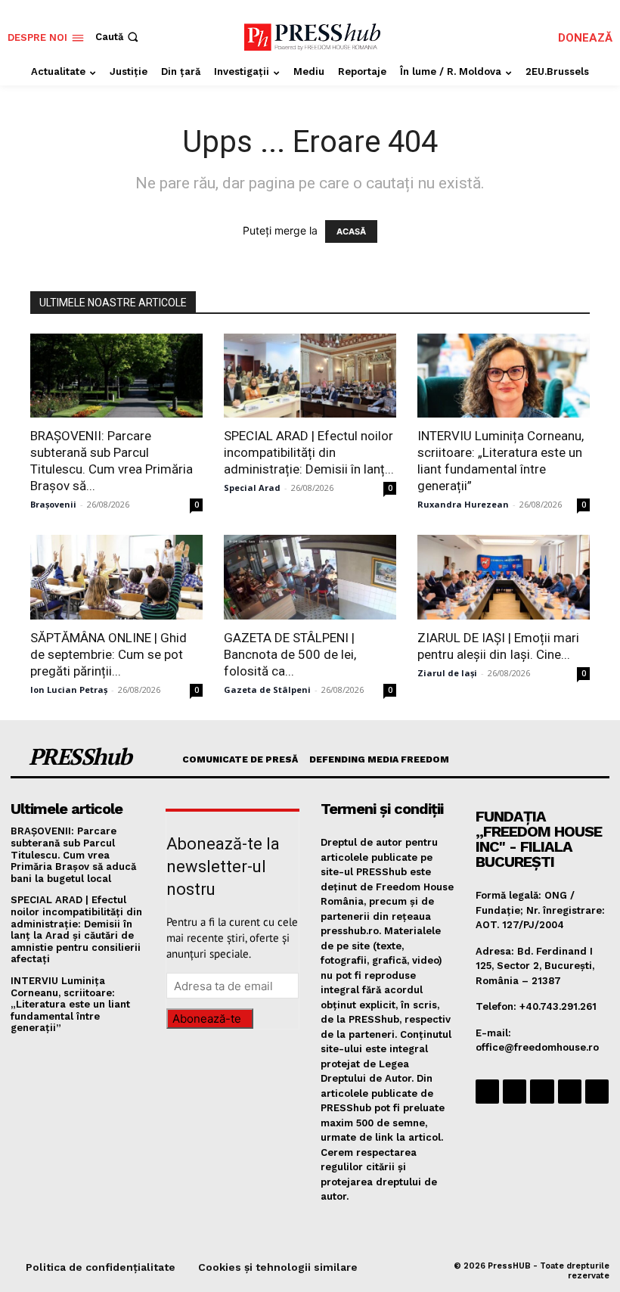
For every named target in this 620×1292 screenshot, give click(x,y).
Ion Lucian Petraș (68, 689)
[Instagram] (514, 1091)
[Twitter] (569, 1091)
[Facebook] (487, 1091)
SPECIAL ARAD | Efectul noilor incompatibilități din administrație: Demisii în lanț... (309, 452)
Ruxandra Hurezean (463, 504)
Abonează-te (206, 1018)
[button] (118, 36)
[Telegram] (541, 1091)
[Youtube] (597, 1091)
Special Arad (252, 487)
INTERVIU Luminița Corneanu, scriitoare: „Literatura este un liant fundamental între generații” (70, 1004)
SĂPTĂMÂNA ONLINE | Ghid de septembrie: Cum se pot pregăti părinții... (108, 654)
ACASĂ (351, 231)
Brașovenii (53, 504)
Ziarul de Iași (447, 673)
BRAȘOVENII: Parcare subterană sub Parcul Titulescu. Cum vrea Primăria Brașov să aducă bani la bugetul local (73, 854)
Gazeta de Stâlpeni (267, 689)
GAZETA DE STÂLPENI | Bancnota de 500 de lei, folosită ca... (290, 654)
